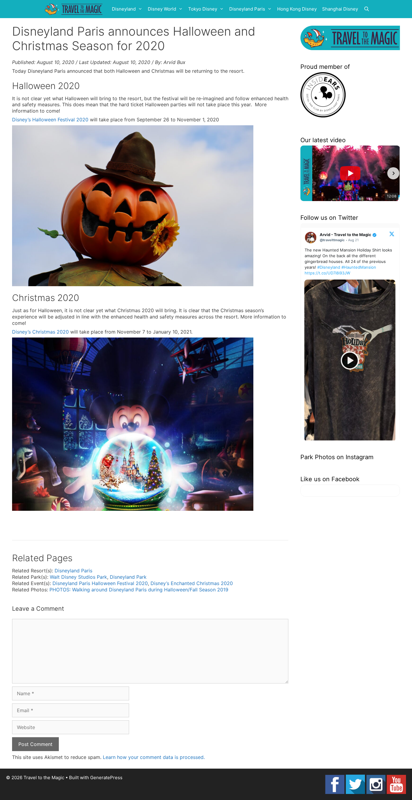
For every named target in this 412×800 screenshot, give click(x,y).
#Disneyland (328, 267)
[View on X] (392, 234)
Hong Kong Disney (297, 9)
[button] (307, 173)
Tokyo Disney (202, 9)
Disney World (162, 9)
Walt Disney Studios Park (78, 577)
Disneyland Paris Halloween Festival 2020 (100, 583)
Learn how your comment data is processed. (154, 757)
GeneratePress (106, 777)
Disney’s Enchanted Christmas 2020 (192, 583)
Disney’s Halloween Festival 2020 (50, 120)
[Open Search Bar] (366, 9)
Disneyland (124, 9)
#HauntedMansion (358, 267)
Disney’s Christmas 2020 (40, 332)
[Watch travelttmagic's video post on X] (349, 361)
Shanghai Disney (340, 9)
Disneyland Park (128, 577)
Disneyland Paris (247, 9)
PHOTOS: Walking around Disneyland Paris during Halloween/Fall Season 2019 (138, 590)
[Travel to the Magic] (74, 9)
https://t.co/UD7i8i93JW (327, 272)
